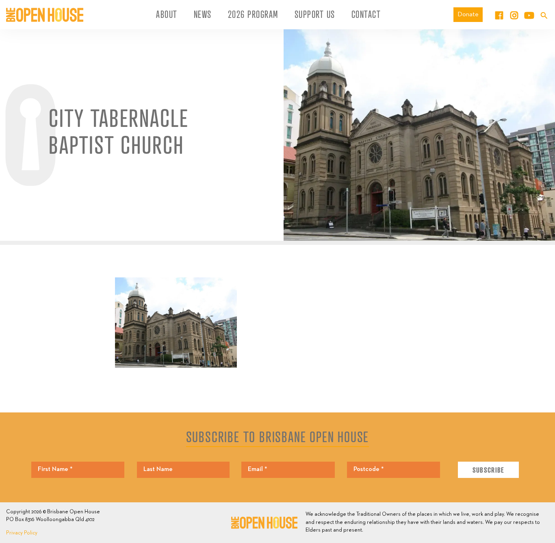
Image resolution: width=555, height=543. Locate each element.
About (167, 14)
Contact (366, 14)
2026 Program (253, 14)
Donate (468, 14)
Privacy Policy (21, 533)
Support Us (315, 14)
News (203, 14)
